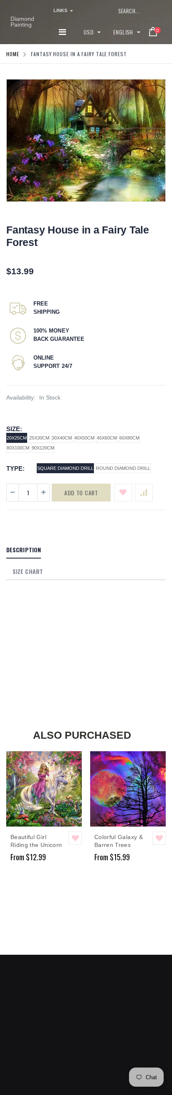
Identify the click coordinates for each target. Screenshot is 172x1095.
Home (12, 53)
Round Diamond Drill (123, 468)
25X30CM (39, 437)
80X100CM (18, 447)
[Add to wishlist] (123, 493)
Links (60, 10)
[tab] (23, 550)
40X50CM (84, 437)
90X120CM (43, 447)
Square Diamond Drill (65, 468)
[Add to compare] (144, 493)
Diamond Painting (22, 21)
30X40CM (62, 437)
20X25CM (17, 437)
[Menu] (62, 32)
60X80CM (129, 437)
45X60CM (107, 437)
